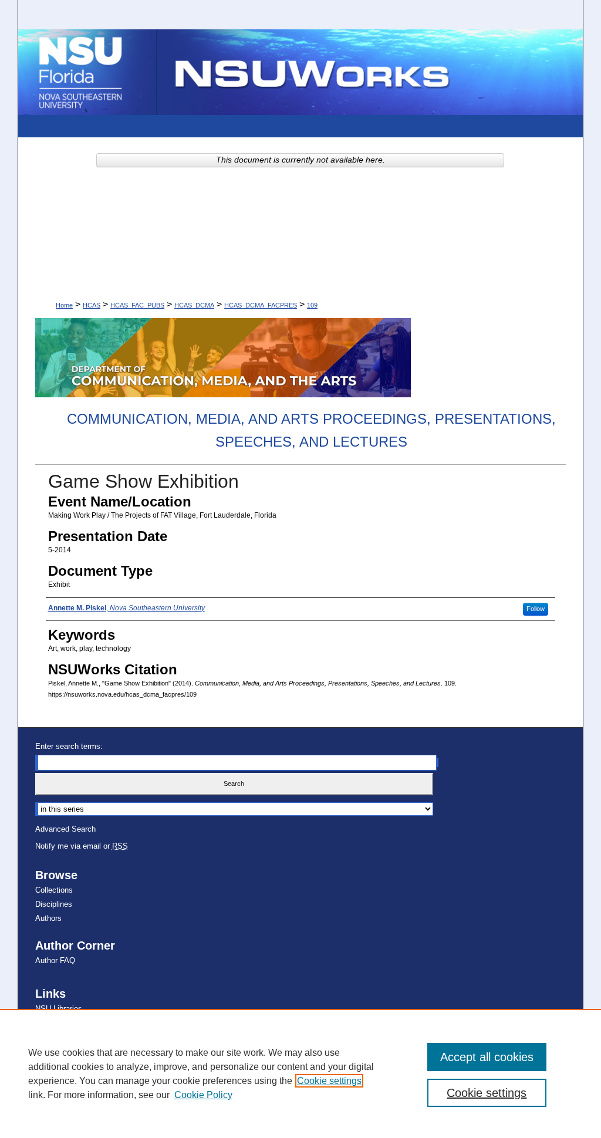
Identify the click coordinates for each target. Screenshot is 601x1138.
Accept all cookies (487, 1057)
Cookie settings (329, 1081)
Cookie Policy (203, 1095)
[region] (300, 1073)
